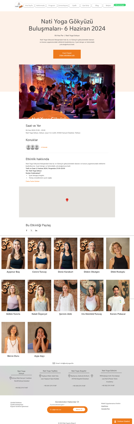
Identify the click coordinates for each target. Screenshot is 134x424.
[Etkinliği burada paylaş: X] (31, 230)
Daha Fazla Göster (33, 181)
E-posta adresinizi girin (57, 404)
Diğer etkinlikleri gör (67, 55)
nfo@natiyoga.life (67, 363)
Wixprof (73, 423)
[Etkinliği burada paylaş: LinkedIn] (36, 230)
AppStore (104, 406)
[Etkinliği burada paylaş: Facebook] (27, 230)
